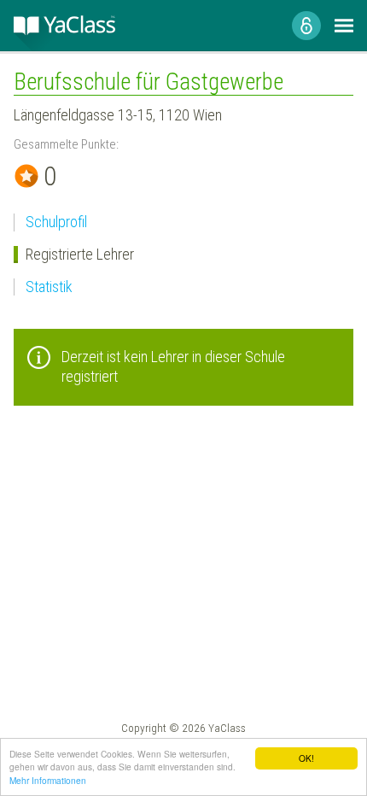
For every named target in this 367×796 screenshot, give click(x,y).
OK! (306, 758)
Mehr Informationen (47, 780)
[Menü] (344, 25)
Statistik (49, 287)
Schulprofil (56, 222)
